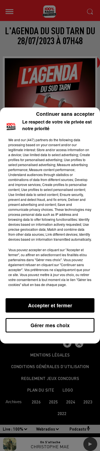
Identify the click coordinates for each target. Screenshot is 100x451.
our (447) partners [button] (34, 139)
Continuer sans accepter (65, 113)
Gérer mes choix (50, 325)
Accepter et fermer (50, 305)
